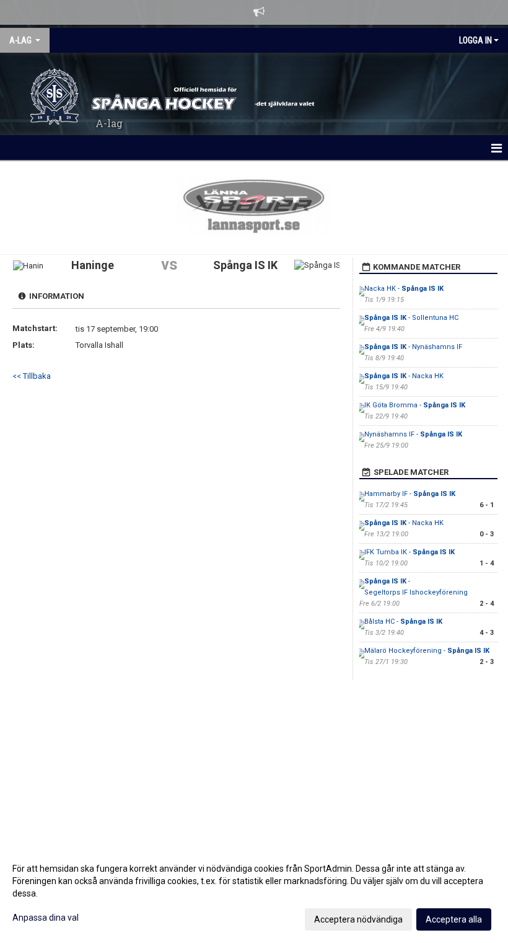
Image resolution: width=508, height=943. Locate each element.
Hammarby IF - (409, 494)
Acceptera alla (454, 919)
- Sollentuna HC (411, 318)
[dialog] (254, 893)
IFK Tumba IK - (409, 552)
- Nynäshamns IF (413, 347)
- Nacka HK (404, 376)
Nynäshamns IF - (413, 434)
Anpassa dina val (45, 918)
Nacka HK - (404, 289)
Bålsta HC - (403, 622)
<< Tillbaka (31, 376)
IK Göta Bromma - (414, 405)
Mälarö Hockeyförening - (426, 651)
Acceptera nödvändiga (358, 919)
